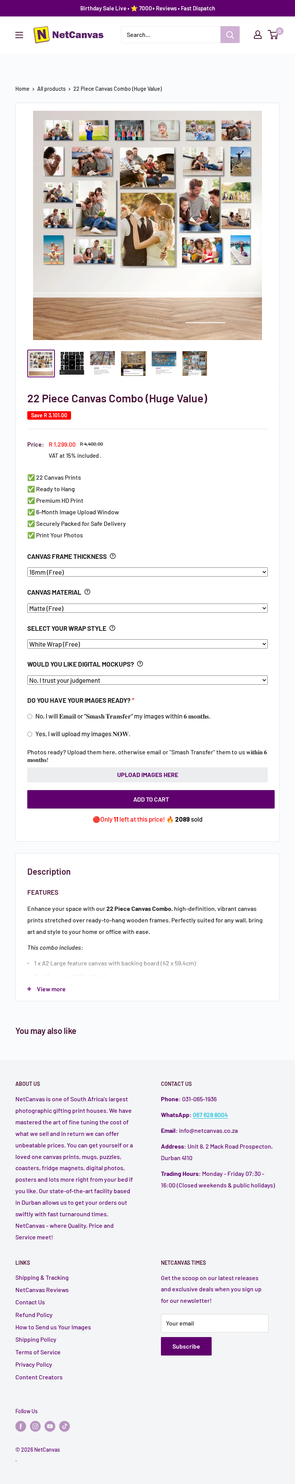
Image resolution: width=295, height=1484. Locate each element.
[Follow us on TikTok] (64, 1426)
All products (51, 88)
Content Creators (39, 1377)
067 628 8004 (210, 1114)
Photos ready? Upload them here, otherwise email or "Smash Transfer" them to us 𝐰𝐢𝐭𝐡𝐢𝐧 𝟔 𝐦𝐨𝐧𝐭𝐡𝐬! (147, 755)
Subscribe (186, 1346)
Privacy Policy (33, 1364)
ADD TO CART (151, 799)
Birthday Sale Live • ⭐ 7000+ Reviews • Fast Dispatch (147, 8)
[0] (273, 34)
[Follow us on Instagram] (35, 1426)
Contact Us (30, 1302)
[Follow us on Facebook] (20, 1426)
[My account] (258, 34)
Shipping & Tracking (42, 1277)
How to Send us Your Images (53, 1327)
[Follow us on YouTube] (50, 1426)
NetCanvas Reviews (42, 1289)
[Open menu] (19, 35)
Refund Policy (34, 1314)
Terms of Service (38, 1352)
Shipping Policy (35, 1339)
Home (22, 88)
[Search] (230, 34)
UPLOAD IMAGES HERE (147, 774)
